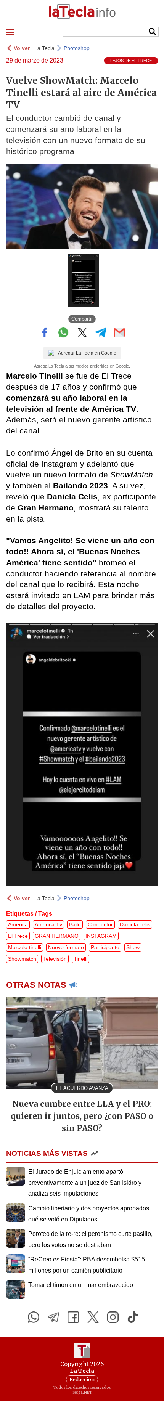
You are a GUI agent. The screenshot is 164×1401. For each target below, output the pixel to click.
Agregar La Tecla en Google (87, 353)
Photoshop (77, 48)
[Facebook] (73, 1317)
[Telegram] (53, 1317)
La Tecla (44, 48)
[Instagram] (113, 1317)
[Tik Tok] (132, 1317)
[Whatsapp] (33, 1317)
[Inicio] (82, 11)
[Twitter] (93, 1317)
